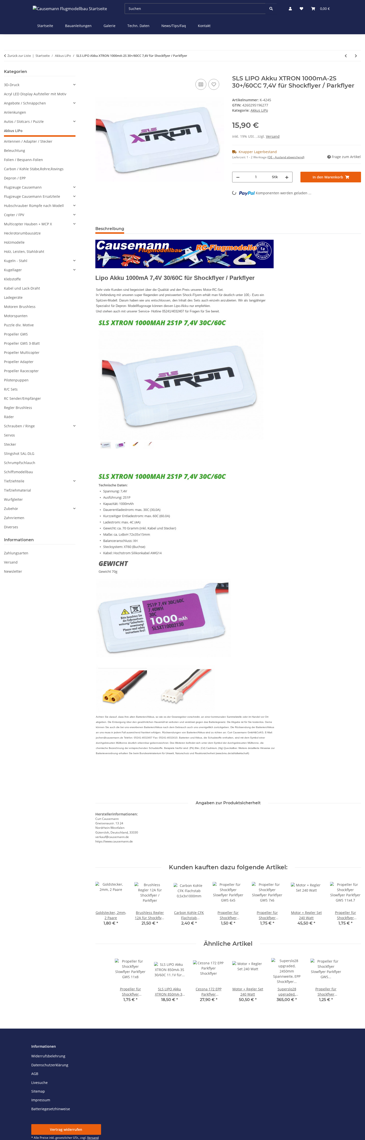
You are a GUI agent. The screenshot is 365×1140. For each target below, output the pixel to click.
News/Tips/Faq (173, 25)
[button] (290, 8)
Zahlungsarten (16, 553)
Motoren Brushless (20, 306)
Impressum (40, 1100)
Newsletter (13, 571)
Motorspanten (16, 315)
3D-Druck (11, 84)
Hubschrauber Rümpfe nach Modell (34, 205)
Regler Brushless (18, 407)
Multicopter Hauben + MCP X (28, 224)
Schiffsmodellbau (18, 471)
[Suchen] (271, 8)
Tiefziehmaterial (17, 490)
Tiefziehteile (14, 481)
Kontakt (204, 25)
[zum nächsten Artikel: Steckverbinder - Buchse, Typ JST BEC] (356, 55)
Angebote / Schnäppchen (25, 103)
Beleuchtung (14, 150)
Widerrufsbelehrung (48, 1056)
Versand (273, 136)
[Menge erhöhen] (286, 177)
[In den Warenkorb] (99, 72)
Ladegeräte (13, 297)
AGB (34, 1073)
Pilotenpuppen (16, 380)
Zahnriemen (14, 517)
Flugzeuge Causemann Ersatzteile (32, 196)
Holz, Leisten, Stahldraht (24, 251)
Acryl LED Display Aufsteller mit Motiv (35, 94)
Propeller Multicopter (21, 352)
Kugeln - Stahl (15, 260)
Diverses (11, 527)
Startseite (45, 25)
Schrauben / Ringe (19, 426)
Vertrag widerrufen (66, 1129)
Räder (9, 416)
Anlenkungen (15, 112)
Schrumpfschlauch (19, 462)
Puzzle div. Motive (19, 325)
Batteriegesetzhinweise (50, 1108)
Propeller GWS (16, 334)
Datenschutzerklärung (49, 1065)
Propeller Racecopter (21, 371)
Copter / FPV (14, 214)
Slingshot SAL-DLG (19, 453)
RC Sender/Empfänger (22, 398)
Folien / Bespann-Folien (23, 159)
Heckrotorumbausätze (22, 233)
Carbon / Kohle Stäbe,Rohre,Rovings (34, 169)
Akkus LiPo (259, 110)
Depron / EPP (15, 178)
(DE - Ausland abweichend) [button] (285, 157)
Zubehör (11, 508)
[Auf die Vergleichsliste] (200, 84)
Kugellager (13, 270)
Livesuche (39, 1082)
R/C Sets (11, 389)
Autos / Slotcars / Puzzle (24, 121)
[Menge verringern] (237, 177)
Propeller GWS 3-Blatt (22, 343)
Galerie (109, 25)
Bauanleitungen (78, 25)
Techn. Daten (138, 25)
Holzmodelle (14, 242)
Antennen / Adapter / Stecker (28, 141)
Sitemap (38, 1091)
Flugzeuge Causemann (23, 187)
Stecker (10, 444)
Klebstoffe (12, 279)
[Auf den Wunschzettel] (213, 84)
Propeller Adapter (19, 361)
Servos (9, 435)
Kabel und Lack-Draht (22, 288)
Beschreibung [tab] (109, 228)
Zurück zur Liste (19, 55)
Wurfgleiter (13, 499)
